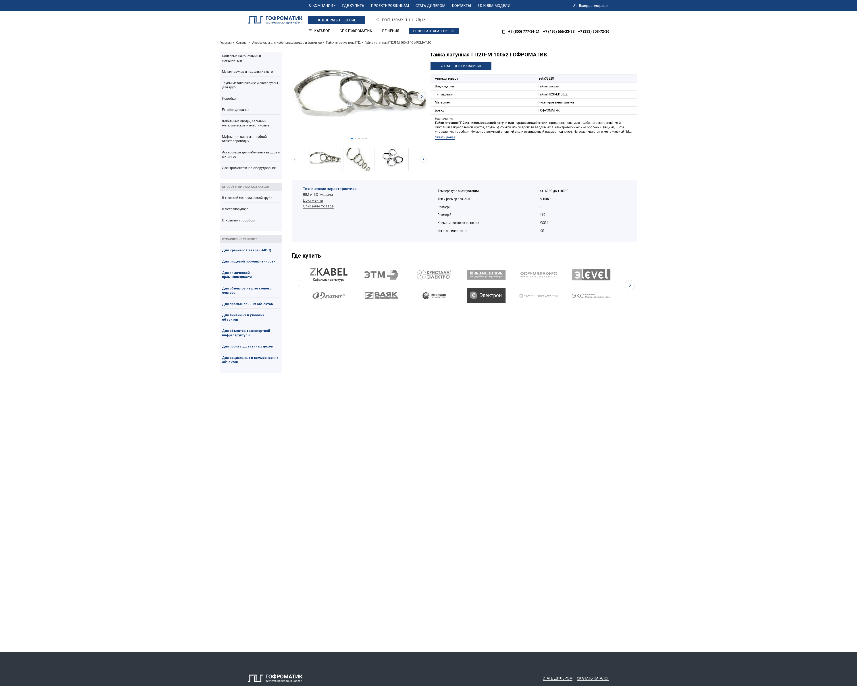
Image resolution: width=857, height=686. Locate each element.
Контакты (461, 6)
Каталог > (243, 42)
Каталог (322, 31)
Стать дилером (430, 6)
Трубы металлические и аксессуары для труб (250, 85)
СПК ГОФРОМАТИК (356, 31)
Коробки (229, 99)
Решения (390, 31)
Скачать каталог (593, 678)
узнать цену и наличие (461, 66)
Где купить (353, 6)
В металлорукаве (235, 209)
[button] (352, 138)
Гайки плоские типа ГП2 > (344, 42)
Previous (299, 285)
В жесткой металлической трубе (247, 198)
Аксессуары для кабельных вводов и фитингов (251, 154)
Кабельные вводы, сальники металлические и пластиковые (245, 123)
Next (630, 285)
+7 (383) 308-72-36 (593, 31)
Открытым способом (238, 220)
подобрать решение (336, 20)
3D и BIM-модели (494, 6)
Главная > (227, 42)
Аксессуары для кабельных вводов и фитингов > (288, 42)
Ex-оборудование (235, 110)
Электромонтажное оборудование (249, 168)
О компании (321, 5)
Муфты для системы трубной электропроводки (244, 139)
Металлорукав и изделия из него (247, 72)
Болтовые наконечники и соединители (241, 58)
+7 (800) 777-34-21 (524, 31)
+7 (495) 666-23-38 (558, 31)
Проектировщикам (390, 6)
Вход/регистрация (594, 6)
